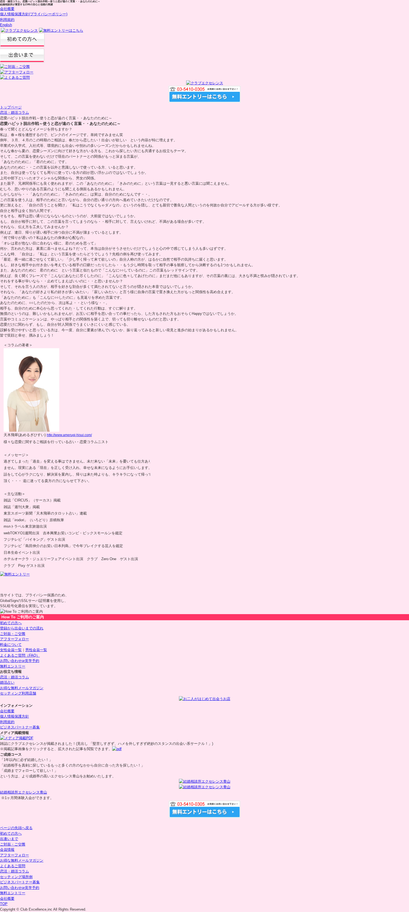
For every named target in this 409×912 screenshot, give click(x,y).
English (6, 25)
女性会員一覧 (11, 650)
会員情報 (7, 849)
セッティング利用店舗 (18, 693)
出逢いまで (9, 839)
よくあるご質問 (12, 866)
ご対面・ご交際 (12, 634)
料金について (11, 644)
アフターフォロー (14, 639)
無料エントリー (12, 666)
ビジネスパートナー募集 (20, 727)
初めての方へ (11, 623)
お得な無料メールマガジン (21, 688)
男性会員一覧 (36, 650)
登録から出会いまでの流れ (21, 628)
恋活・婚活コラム (14, 112)
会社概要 (7, 9)
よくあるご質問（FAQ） (20, 655)
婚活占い (7, 682)
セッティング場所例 (16, 877)
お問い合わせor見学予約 (19, 661)
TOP (4, 904)
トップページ (11, 107)
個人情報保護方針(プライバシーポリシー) (33, 14)
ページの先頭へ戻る (16, 828)
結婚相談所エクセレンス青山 (23, 792)
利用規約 (7, 20)
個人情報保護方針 (14, 716)
